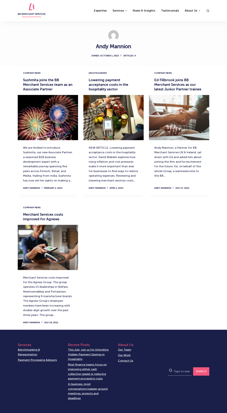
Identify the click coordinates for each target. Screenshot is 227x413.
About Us (191, 10)
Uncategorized (98, 73)
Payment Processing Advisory (37, 360)
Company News (32, 73)
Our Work (124, 355)
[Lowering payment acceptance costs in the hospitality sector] (113, 117)
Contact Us (125, 360)
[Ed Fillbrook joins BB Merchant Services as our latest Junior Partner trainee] (179, 117)
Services (118, 10)
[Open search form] (208, 10)
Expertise (100, 10)
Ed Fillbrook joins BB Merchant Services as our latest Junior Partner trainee (177, 84)
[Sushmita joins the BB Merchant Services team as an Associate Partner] (48, 117)
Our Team (124, 349)
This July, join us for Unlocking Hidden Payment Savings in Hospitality (88, 354)
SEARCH (201, 371)
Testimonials (170, 10)
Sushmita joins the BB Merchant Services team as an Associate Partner (47, 84)
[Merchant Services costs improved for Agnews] (48, 247)
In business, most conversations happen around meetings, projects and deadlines (88, 391)
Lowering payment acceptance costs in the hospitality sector (108, 84)
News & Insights (144, 10)
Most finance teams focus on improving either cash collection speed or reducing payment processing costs (87, 371)
